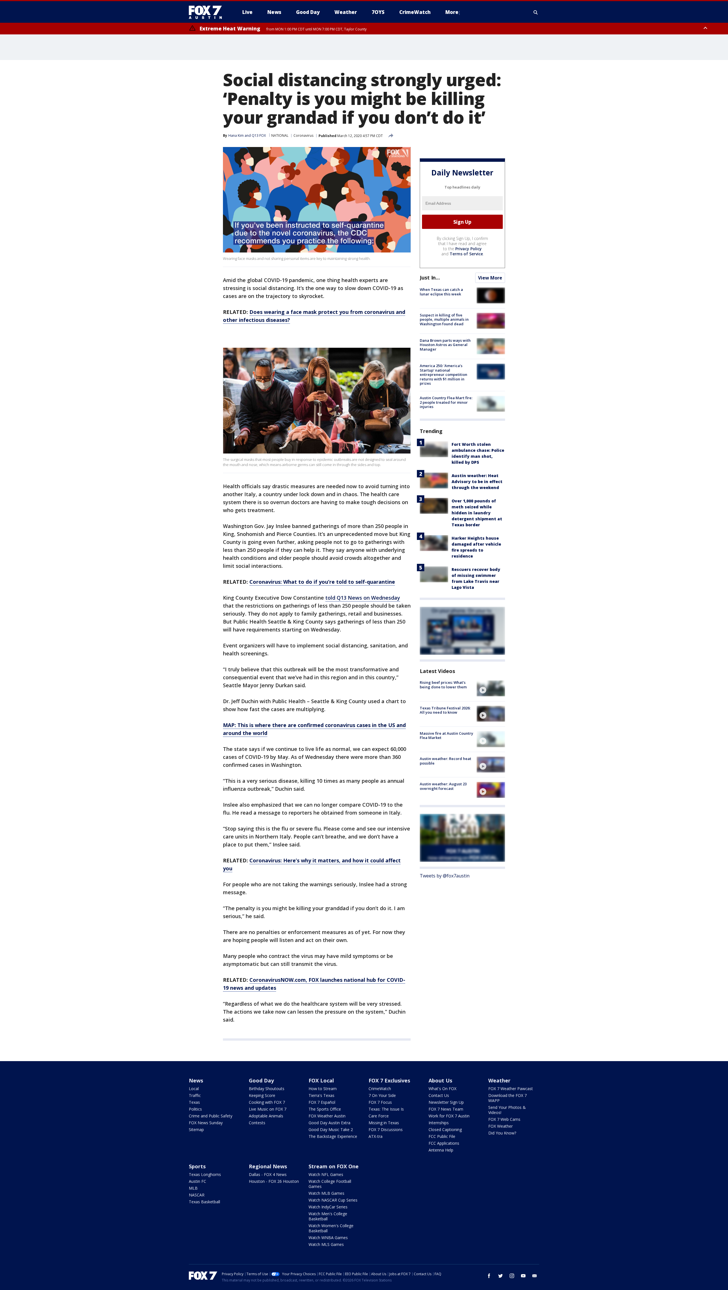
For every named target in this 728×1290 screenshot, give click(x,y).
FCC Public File (442, 1136)
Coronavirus (303, 135)
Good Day (261, 1080)
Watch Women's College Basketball (331, 1228)
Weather (499, 1080)
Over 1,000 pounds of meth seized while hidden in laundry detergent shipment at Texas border (477, 512)
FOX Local (321, 1080)
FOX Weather (500, 1126)
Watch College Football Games (330, 1184)
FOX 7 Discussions (386, 1129)
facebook (489, 1275)
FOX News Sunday (206, 1122)
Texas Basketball (204, 1201)
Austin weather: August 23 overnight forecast (443, 786)
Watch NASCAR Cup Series (333, 1200)
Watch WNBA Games (328, 1237)
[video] (491, 688)
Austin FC (197, 1181)
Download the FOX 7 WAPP (507, 1098)
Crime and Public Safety (210, 1116)
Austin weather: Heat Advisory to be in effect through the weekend (477, 481)
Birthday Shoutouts (266, 1088)
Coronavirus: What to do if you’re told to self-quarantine (322, 581)
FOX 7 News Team (446, 1109)
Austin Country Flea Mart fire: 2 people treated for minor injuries (446, 402)
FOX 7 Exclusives (389, 1080)
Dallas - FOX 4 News (268, 1174)
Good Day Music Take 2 (331, 1129)
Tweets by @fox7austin (445, 875)
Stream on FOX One (334, 1166)
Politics (195, 1109)
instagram (511, 1275)
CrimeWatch (380, 1088)
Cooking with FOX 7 (267, 1102)
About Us (440, 1080)
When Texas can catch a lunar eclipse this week (441, 292)
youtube (523, 1275)
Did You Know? (502, 1133)
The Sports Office (325, 1109)
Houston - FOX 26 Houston (274, 1181)
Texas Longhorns (205, 1174)
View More (490, 278)
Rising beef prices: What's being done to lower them (443, 684)
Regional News (268, 1166)
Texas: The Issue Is (386, 1109)
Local (194, 1088)
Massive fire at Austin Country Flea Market (446, 735)
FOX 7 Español (322, 1102)
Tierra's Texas (321, 1095)
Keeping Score (262, 1095)
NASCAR (196, 1195)
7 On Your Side (382, 1095)
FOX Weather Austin (327, 1116)
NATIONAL (279, 135)
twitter (500, 1275)
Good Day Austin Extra (329, 1122)
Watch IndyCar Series (328, 1207)
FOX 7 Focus (380, 1102)
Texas (194, 1102)
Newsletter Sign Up (446, 1102)
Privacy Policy (468, 248)
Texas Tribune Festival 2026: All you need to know (445, 710)
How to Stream (323, 1088)
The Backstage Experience (333, 1136)
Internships (439, 1122)
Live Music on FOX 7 (267, 1109)
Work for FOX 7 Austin (449, 1116)
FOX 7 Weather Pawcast (510, 1088)
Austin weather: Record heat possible (445, 761)
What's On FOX (442, 1088)
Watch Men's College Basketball (328, 1216)
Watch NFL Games (326, 1174)
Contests (257, 1122)
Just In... (430, 277)
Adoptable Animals (266, 1116)
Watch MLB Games (326, 1193)
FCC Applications (444, 1143)
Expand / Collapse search (535, 12)
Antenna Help (441, 1150)
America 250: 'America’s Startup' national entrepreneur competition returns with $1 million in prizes (443, 374)
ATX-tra (375, 1136)
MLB (193, 1188)
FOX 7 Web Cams (504, 1119)
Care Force (379, 1116)
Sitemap (196, 1129)
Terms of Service (466, 253)
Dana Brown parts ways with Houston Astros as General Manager (445, 344)
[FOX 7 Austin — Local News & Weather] (207, 12)
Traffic (195, 1095)
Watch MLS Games (326, 1244)
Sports (197, 1166)
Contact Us (439, 1095)
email (534, 1275)
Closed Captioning (445, 1129)
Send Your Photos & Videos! (507, 1110)
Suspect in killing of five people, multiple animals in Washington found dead (444, 319)
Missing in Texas (384, 1122)
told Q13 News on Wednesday (362, 597)
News (196, 1080)
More (451, 12)
